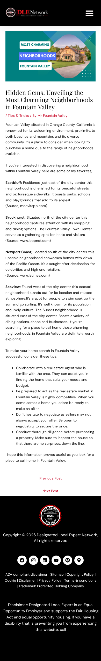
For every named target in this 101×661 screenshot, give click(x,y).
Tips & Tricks (18, 115)
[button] (89, 12)
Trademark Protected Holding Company (51, 586)
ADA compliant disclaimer (26, 574)
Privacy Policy (50, 580)
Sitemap (57, 574)
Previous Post (50, 478)
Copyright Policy (80, 574)
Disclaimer (27, 580)
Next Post (50, 491)
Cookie (10, 580)
